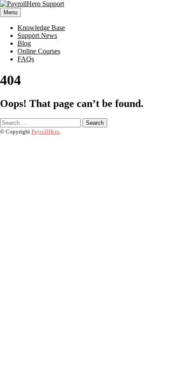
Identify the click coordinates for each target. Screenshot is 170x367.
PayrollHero (45, 131)
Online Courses (38, 51)
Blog (24, 43)
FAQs (25, 59)
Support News (37, 35)
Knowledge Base (41, 27)
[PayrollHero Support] (32, 3)
